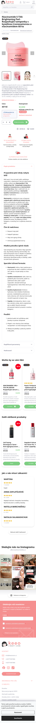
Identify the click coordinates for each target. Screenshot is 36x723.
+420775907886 (10, 659)
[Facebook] (3, 667)
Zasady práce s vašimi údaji (10, 697)
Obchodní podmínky (8, 694)
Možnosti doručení (25, 115)
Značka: (5, 33)
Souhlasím (18, 718)
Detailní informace (8, 100)
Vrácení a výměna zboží (9, 700)
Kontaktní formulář (11, 674)
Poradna (4, 688)
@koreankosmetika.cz (18, 550)
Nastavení (18, 712)
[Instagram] (8, 667)
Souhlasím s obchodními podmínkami (15, 623)
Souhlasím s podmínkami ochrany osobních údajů (18, 628)
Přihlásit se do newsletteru (11, 633)
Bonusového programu (7, 115)
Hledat (32, 7)
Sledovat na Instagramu (20, 595)
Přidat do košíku (19, 122)
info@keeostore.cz (11, 655)
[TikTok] (12, 667)
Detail (11, 463)
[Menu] (33, 2)
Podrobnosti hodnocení (26, 30)
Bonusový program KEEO (9, 691)
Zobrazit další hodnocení (18, 532)
